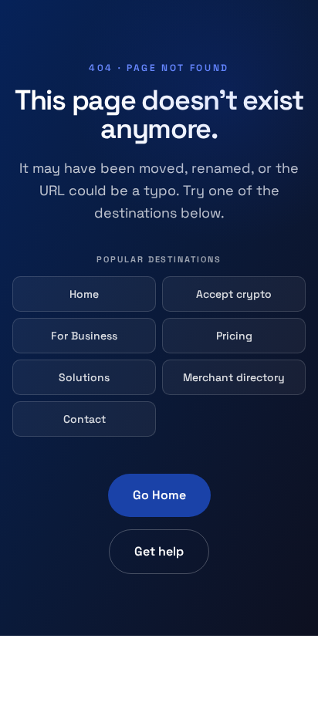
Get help (159, 551)
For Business (84, 336)
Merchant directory (234, 377)
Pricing (234, 336)
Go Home (159, 495)
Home (84, 294)
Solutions (84, 377)
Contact (84, 419)
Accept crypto (234, 294)
